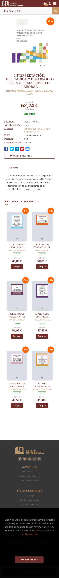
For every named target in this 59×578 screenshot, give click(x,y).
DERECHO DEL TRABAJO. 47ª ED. (17, 315)
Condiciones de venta (29, 500)
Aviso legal (29, 495)
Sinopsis (13, 167)
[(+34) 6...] (34, 459)
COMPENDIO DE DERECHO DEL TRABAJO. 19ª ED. (17, 385)
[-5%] (17, 224)
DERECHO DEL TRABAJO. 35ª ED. (42, 246)
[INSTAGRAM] (29, 459)
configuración (29, 534)
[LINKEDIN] (39, 459)
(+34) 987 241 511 (29, 471)
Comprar (16, 266)
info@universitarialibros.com (29, 476)
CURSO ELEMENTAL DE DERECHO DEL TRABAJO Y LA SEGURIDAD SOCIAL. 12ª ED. (42, 385)
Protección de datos (29, 504)
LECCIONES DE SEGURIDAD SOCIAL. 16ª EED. (16, 246)
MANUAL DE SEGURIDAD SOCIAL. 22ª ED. (42, 315)
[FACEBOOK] (20, 459)
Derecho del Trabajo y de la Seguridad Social (37, 130)
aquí (37, 530)
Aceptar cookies (29, 559)
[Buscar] (55, 10)
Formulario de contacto (30, 480)
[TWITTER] (24, 459)
